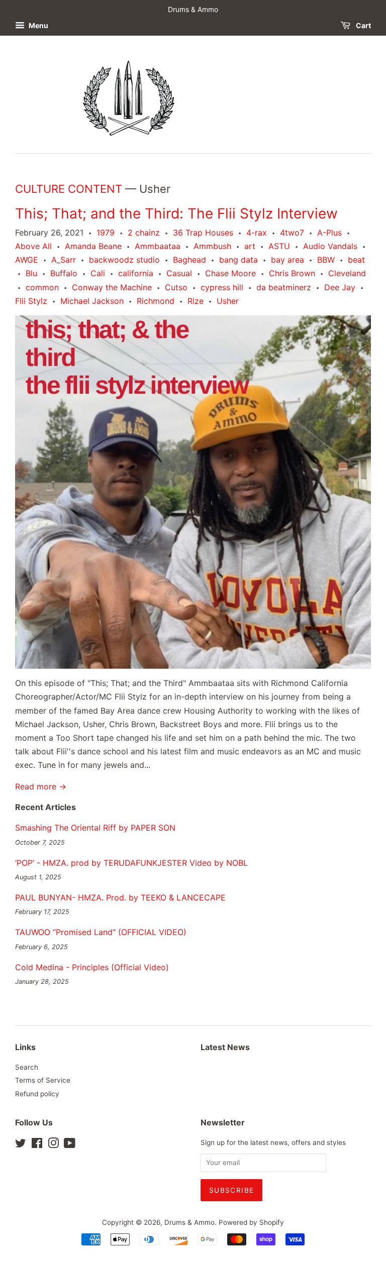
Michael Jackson (92, 301)
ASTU (279, 246)
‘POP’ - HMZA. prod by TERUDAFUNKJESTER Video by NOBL (131, 863)
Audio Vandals (330, 246)
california (135, 273)
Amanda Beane (93, 246)
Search (26, 1067)
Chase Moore (230, 273)
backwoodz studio (124, 260)
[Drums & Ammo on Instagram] (53, 1145)
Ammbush (212, 246)
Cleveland (347, 273)
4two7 (292, 232)
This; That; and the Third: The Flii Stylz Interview (176, 213)
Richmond (155, 301)
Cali (97, 273)
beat (356, 260)
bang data (238, 260)
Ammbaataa (157, 246)
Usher (228, 301)
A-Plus (329, 232)
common (42, 287)
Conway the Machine (112, 287)
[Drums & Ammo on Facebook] (37, 1145)
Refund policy (37, 1094)
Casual (179, 273)
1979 (105, 232)
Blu (31, 273)
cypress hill (222, 287)
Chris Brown (292, 273)
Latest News (225, 1047)
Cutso (176, 287)
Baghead (189, 260)
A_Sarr (63, 260)
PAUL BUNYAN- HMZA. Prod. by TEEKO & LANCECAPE (120, 897)
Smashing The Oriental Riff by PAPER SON (95, 828)
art (249, 246)
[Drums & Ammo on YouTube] (69, 1145)
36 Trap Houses (203, 232)
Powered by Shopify (251, 1222)
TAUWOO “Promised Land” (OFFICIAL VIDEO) (100, 932)
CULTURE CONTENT (68, 188)
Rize (195, 301)
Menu (37, 25)
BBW (326, 260)
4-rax (256, 232)
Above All (33, 246)
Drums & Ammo (189, 1222)
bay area (287, 260)
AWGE (26, 260)
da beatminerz (283, 287)
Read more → (40, 786)
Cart (362, 25)
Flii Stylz (31, 301)
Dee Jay (339, 287)
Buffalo (63, 273)
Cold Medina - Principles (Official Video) (92, 967)
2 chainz (144, 232)
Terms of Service (42, 1080)
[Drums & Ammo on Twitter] (20, 1145)
